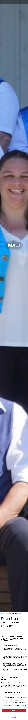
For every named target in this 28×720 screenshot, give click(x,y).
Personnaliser (14, 713)
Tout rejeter (14, 717)
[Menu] (14, 1)
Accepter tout (14, 710)
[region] (14, 709)
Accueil (2, 613)
